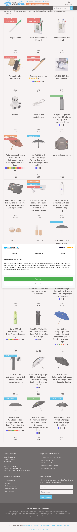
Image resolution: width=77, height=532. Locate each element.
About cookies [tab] (38, 253)
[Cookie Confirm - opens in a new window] (65, 247)
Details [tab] (63, 253)
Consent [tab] (14, 253)
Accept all (38, 279)
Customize (38, 284)
